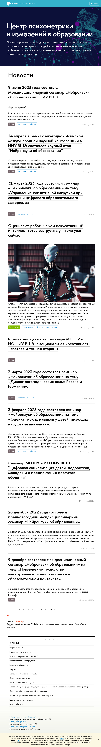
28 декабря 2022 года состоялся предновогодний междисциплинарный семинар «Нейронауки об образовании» (44, 516)
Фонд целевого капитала (20, 678)
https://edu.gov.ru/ (17, 721)
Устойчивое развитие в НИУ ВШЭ (23, 656)
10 (50, 609)
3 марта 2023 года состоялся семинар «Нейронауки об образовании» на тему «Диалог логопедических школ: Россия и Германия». (45, 379)
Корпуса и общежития (19, 665)
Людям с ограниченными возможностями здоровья (31, 695)
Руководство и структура (20, 652)
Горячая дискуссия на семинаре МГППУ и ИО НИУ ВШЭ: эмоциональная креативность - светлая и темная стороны (49, 343)
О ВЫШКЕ (14, 643)
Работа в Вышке (16, 704)
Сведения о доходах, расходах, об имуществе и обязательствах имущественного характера (49, 686)
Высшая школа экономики (23, 3)
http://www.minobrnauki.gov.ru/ (22, 717)
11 (55, 609)
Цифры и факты (16, 647)
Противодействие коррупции (22, 682)
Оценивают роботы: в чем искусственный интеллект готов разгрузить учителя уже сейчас (45, 230)
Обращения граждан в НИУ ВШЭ (23, 673)
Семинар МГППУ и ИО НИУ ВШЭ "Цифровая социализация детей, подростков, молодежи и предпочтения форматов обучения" (49, 470)
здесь (62, 738)
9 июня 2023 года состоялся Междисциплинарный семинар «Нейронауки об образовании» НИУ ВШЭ (49, 92)
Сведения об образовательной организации (28, 691)
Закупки (12, 669)
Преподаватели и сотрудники (22, 660)
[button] (45, 640)
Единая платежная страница (21, 700)
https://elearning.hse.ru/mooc (22, 726)
